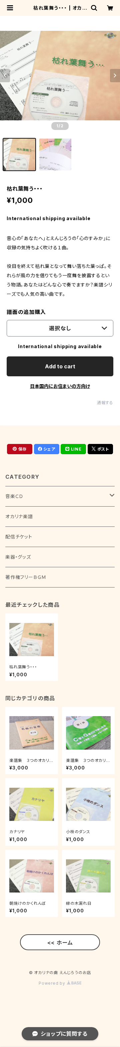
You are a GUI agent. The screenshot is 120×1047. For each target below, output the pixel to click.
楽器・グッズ (18, 557)
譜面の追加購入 (26, 312)
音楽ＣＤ (14, 496)
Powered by (53, 983)
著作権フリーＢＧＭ (25, 577)
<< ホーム (60, 942)
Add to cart (60, 366)
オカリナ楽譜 (19, 516)
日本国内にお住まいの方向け (60, 386)
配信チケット (18, 536)
